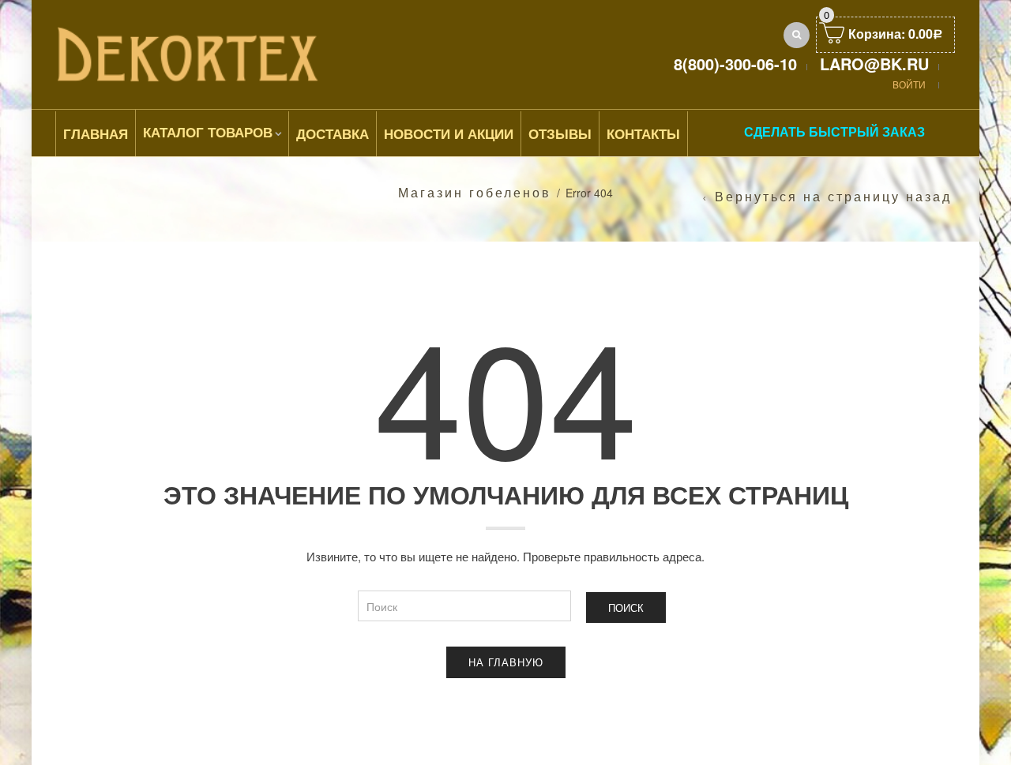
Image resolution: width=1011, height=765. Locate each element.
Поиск (626, 607)
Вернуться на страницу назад (833, 196)
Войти (909, 84)
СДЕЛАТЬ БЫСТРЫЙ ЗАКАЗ (834, 131)
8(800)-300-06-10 (735, 63)
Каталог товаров (207, 131)
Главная (95, 133)
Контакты (643, 133)
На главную (505, 661)
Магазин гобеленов (474, 192)
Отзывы (560, 133)
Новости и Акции (448, 133)
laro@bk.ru (874, 63)
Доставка (332, 133)
